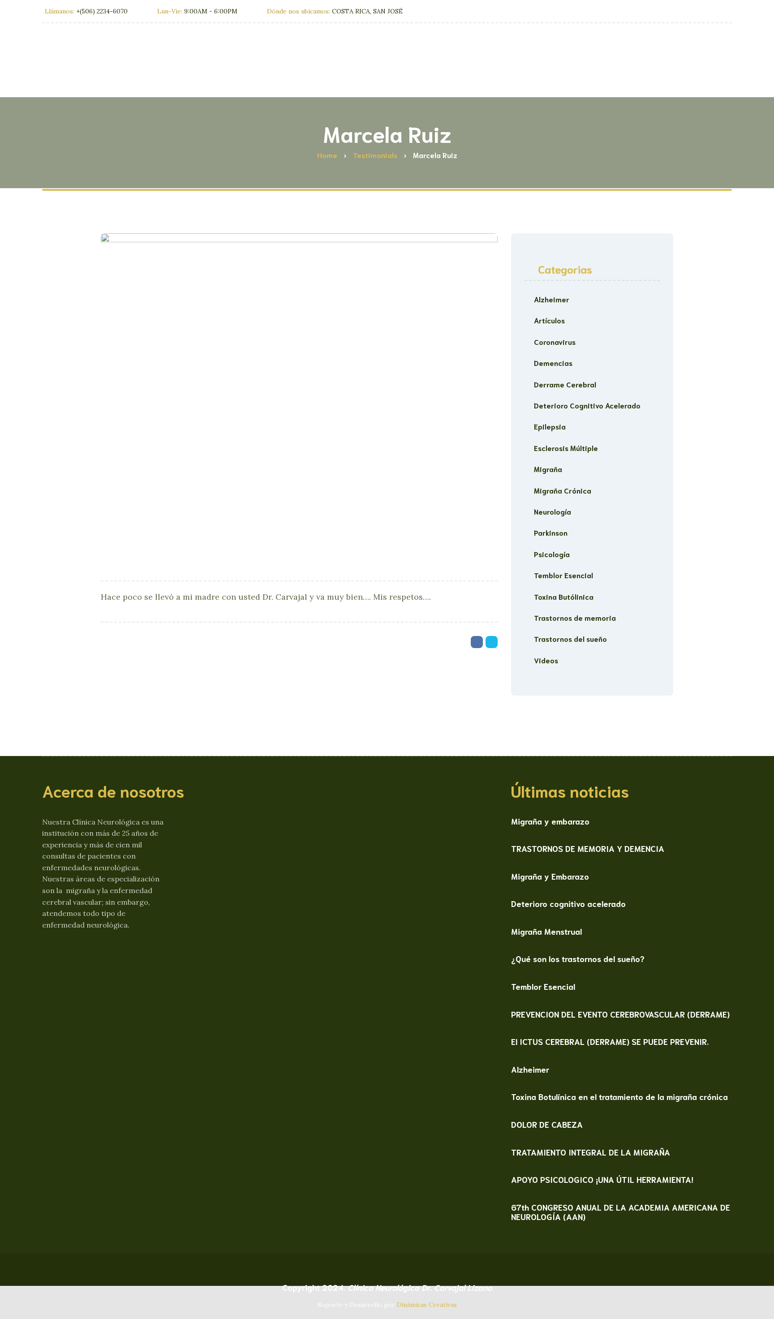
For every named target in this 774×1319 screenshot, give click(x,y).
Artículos (549, 320)
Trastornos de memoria (575, 617)
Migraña (548, 468)
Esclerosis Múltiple (566, 447)
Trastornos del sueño (570, 638)
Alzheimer (551, 299)
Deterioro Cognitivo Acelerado (587, 405)
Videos (546, 660)
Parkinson (551, 532)
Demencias (553, 362)
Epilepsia (550, 426)
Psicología (552, 554)
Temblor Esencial (563, 575)
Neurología (552, 511)
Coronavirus (555, 341)
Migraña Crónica (562, 490)
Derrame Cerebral (565, 384)
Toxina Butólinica (563, 596)
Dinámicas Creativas (427, 1305)
